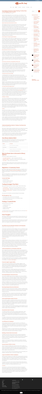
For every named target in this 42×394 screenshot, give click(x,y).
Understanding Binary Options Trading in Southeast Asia (14, 125)
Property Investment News (35, 80)
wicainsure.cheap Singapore (12, 259)
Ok (21, 392)
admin (12, 13)
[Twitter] (36, 0)
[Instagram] (38, 0)
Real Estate (9, 13)
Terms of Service (4, 386)
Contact (3, 383)
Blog (2, 382)
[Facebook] (35, 0)
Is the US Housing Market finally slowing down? (15, 382)
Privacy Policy (4, 385)
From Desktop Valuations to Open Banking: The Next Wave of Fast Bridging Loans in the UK (14, 11)
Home (3, 384)
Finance (7, 13)
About (3, 381)
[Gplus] (39, 0)
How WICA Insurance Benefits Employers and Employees (13, 225)
